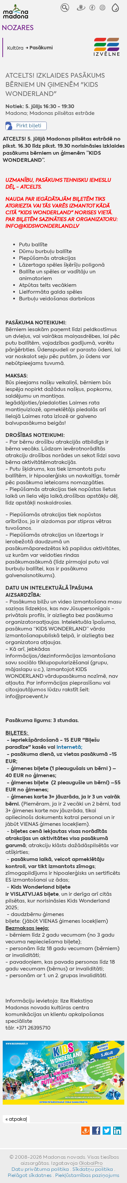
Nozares (18, 27)
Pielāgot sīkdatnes (30, 1175)
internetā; (69, 746)
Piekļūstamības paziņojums (87, 1175)
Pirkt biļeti (28, 125)
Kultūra (15, 48)
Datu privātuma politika (40, 1169)
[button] (115, 7)
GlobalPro (91, 1163)
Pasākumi (41, 48)
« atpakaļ (16, 1119)
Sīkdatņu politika (92, 1169)
